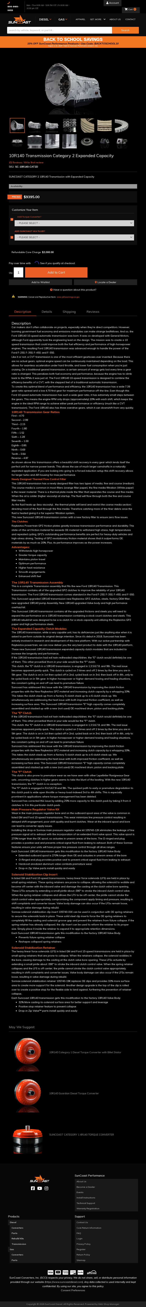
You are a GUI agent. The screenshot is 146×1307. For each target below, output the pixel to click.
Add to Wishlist (41, 282)
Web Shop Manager (108, 1304)
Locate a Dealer (106, 282)
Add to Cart (56, 272)
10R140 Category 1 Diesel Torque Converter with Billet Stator (85, 1052)
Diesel (13, 1222)
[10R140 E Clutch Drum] (17, 141)
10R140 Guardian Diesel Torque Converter (74, 1093)
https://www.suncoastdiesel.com (63, 1282)
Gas (12, 1249)
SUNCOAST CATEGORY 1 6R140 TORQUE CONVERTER (81, 1134)
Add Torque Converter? (29, 216)
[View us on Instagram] (46, 1188)
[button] (97, 19)
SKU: (11, 166)
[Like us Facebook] (33, 1188)
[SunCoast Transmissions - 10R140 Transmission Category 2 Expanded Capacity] (73, 84)
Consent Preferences (73, 1290)
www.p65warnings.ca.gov (68, 297)
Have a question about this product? (74, 289)
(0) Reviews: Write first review (26, 162)
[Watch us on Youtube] (39, 1188)
